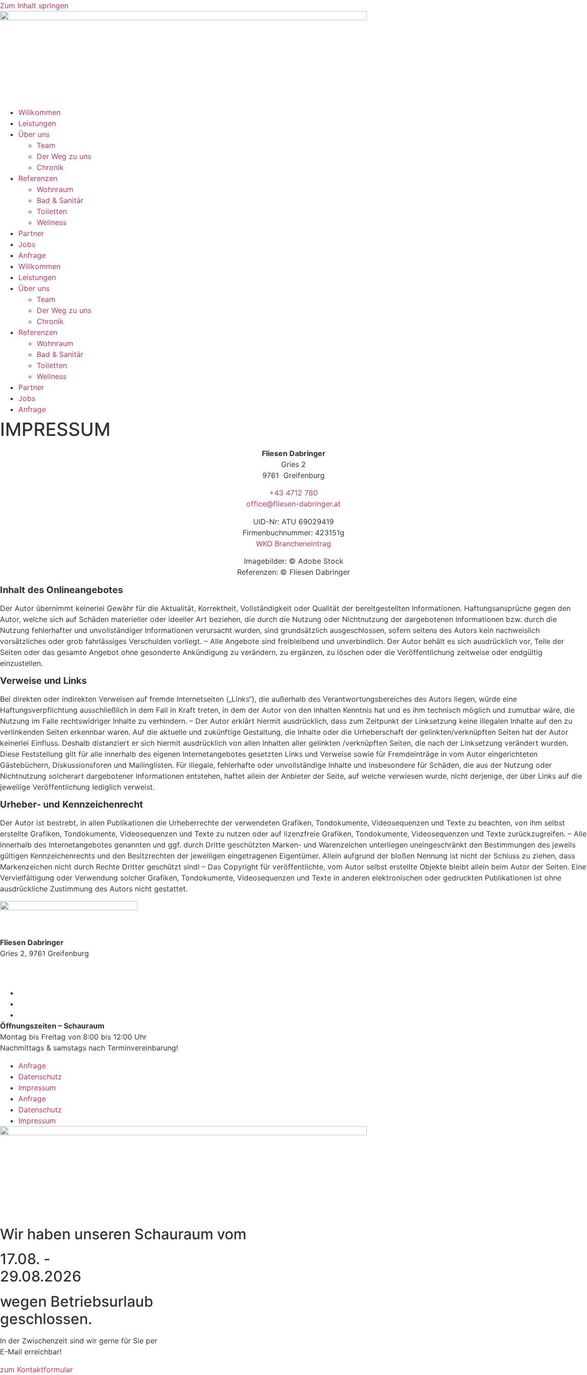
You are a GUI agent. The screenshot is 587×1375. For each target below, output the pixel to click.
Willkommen (39, 112)
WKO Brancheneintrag (293, 543)
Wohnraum (55, 189)
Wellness (51, 222)
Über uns (34, 134)
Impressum (37, 1087)
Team (46, 145)
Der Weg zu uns (64, 156)
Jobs (26, 244)
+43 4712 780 (293, 492)
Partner (31, 233)
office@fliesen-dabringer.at (293, 503)
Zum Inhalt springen (34, 5)
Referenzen (37, 178)
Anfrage (32, 255)
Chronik (50, 167)
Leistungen (37, 123)
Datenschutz (40, 1076)
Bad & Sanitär (60, 200)
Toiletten (52, 211)
